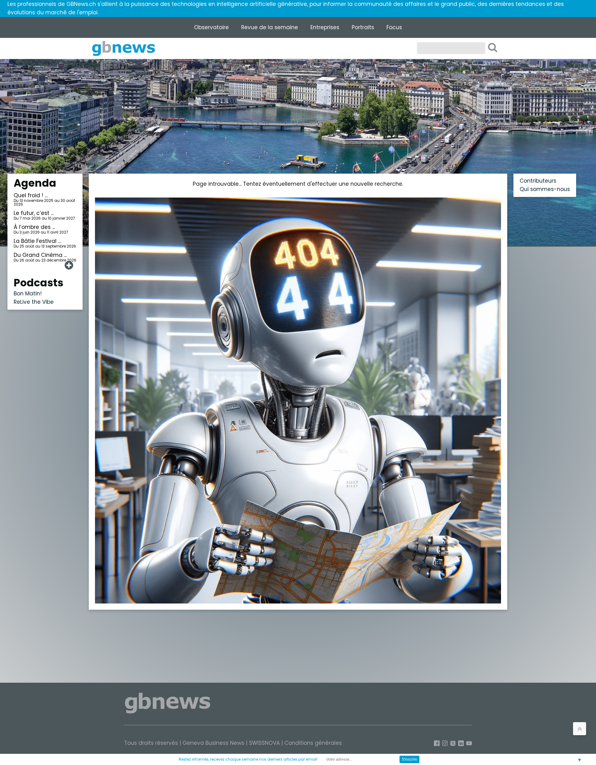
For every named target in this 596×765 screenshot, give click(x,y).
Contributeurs (538, 180)
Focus (394, 27)
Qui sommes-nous (545, 189)
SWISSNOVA (264, 743)
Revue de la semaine (269, 27)
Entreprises (324, 27)
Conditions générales (313, 743)
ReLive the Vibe (34, 302)
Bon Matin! (28, 293)
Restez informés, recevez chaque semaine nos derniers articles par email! (248, 759)
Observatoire (211, 27)
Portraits (363, 27)
